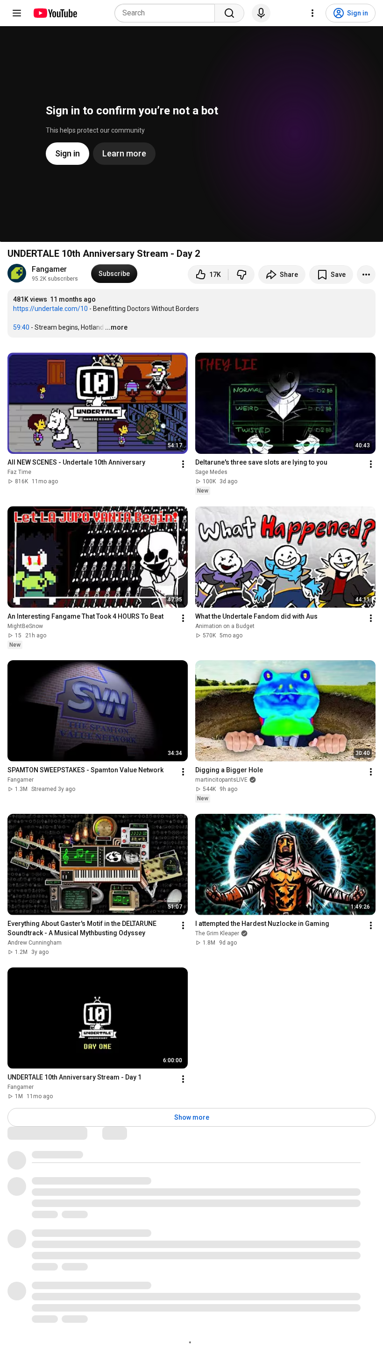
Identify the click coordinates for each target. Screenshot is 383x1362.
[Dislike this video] (241, 274)
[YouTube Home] (55, 13)
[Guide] (16, 13)
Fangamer (49, 269)
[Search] (229, 13)
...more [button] (116, 327)
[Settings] (312, 13)
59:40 (21, 327)
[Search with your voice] (261, 13)
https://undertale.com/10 (50, 308)
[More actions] (366, 274)
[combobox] (167, 13)
